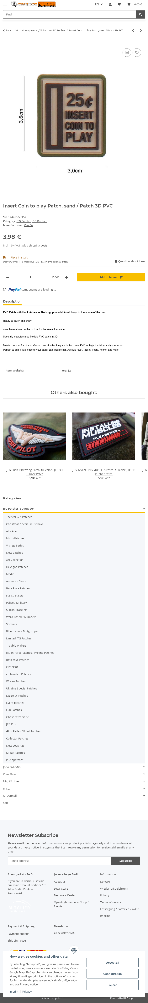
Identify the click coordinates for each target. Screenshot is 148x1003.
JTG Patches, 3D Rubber (32, 221)
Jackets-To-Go (11, 767)
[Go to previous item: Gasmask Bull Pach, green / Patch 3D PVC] (133, 30)
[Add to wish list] (137, 52)
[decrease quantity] (7, 277)
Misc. (6, 788)
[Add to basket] (6, 43)
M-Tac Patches (15, 753)
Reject (112, 985)
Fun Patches (14, 710)
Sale (5, 803)
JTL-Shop (128, 998)
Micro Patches (15, 538)
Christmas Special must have (25, 524)
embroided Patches (18, 674)
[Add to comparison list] (127, 52)
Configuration (112, 973)
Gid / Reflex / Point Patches (23, 731)
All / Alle (11, 531)
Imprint (13, 991)
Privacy (27, 991)
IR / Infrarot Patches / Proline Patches (30, 652)
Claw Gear (9, 774)
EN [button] (97, 4)
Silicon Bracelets (16, 610)
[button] (110, 4)
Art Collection (15, 560)
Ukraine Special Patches (21, 688)
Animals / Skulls (16, 581)
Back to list (12, 30)
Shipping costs (17, 940)
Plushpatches (15, 760)
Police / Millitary (16, 602)
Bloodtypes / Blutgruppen (22, 631)
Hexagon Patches (17, 567)
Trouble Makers (16, 645)
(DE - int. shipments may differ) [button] (51, 261)
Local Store (61, 888)
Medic (10, 574)
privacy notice (30, 847)
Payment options (18, 934)
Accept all (112, 962)
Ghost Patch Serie (17, 717)
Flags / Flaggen (15, 595)
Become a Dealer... (66, 895)
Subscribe (125, 861)
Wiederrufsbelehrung (114, 888)
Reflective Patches (17, 660)
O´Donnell (10, 795)
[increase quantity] (66, 277)
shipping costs (38, 245)
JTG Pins (11, 724)
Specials (11, 624)
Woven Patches (16, 681)
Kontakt (105, 881)
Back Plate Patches (18, 588)
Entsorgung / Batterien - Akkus (120, 909)
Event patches (15, 703)
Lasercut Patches (17, 695)
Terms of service (110, 902)
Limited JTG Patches (19, 638)
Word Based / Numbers (21, 617)
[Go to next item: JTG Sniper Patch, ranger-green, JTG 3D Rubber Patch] (141, 30)
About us (60, 881)
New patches (14, 552)
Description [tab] (12, 301)
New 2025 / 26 (15, 745)
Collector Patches (17, 738)
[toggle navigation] (5, 2)
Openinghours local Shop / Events (71, 904)
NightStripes (11, 781)
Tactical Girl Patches (19, 517)
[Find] (140, 14)
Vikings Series (15, 545)
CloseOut (12, 667)
